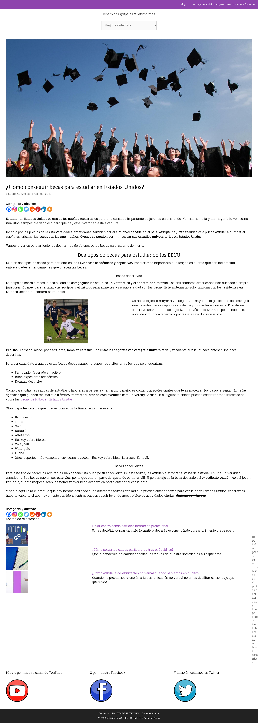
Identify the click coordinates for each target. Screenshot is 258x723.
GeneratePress (152, 718)
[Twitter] (26, 209)
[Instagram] (14, 209)
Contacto (104, 713)
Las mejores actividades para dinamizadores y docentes (223, 4)
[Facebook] (8, 209)
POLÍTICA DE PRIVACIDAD (125, 713)
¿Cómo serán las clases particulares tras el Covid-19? (132, 549)
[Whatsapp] (20, 209)
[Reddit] (32, 209)
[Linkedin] (43, 209)
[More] (49, 209)
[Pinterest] (38, 209)
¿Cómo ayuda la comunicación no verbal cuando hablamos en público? (146, 573)
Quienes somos (150, 713)
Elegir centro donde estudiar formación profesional (130, 526)
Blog (183, 4)
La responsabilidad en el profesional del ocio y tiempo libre (255, 588)
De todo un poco (255, 546)
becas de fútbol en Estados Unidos (47, 399)
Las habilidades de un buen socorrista (255, 643)
